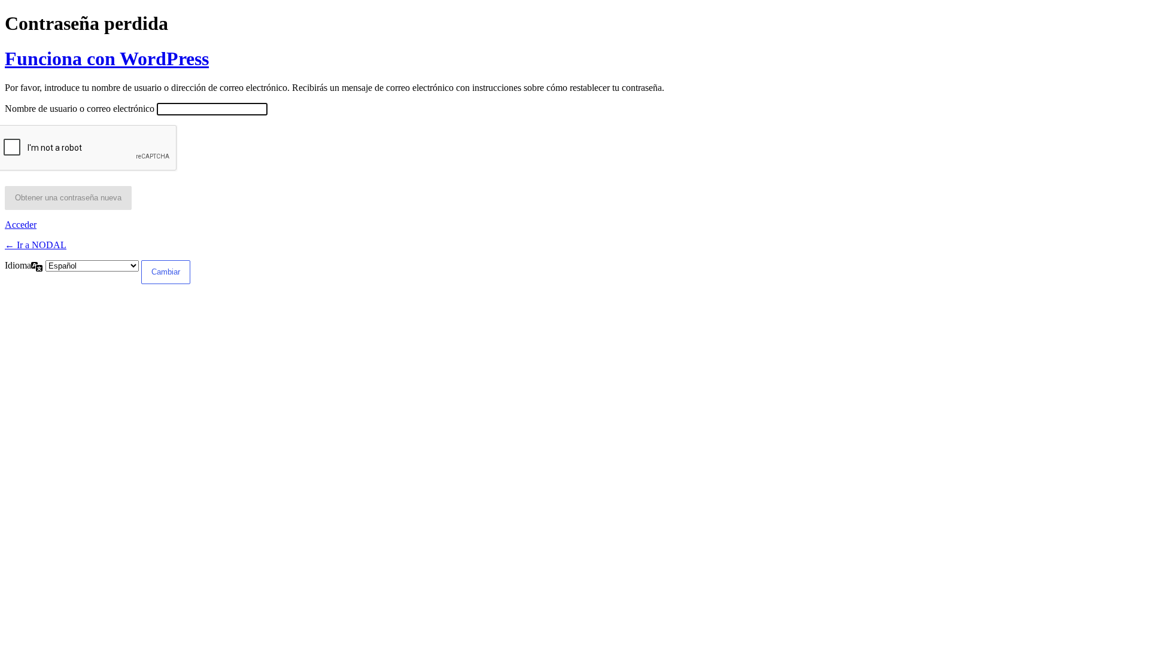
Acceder (21, 225)
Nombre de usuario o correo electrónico (79, 108)
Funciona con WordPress (107, 58)
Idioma (18, 265)
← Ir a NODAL (35, 245)
